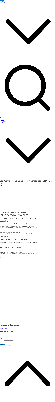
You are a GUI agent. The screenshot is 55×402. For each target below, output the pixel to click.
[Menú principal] (0, 117)
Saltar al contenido (2, 0)
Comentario (1, 338)
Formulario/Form (3, 2)
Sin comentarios (19, 203)
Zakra (7, 345)
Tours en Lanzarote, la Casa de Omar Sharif (4, 328)
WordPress (10, 345)
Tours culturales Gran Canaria (8, 203)
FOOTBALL (2, 1)
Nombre (1, 339)
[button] (28, 58)
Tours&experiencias (3, 3)
